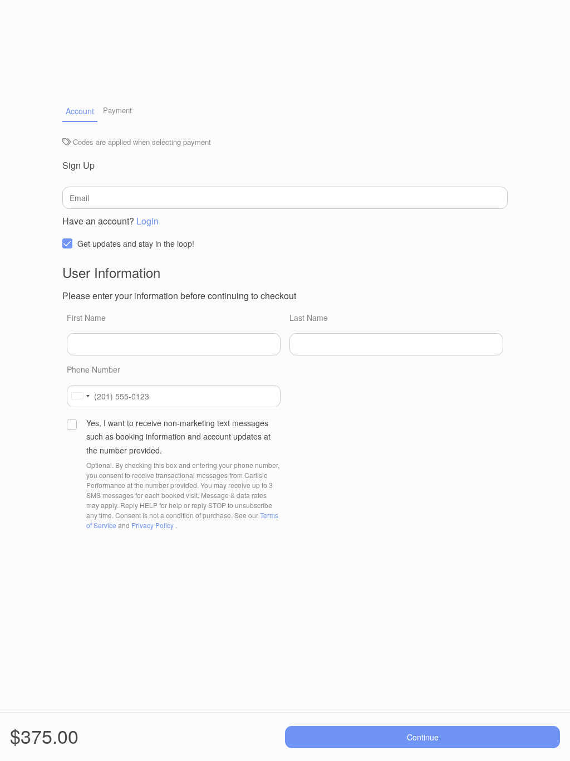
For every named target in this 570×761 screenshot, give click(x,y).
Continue (423, 737)
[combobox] (80, 396)
